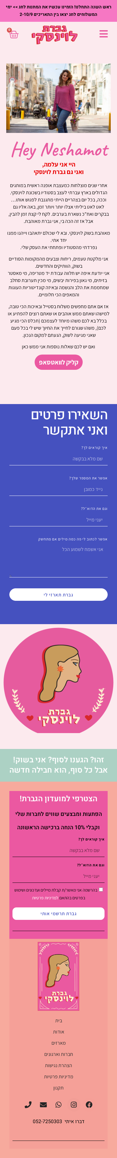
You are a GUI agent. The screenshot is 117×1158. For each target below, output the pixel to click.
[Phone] (28, 1105)
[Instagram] (74, 1105)
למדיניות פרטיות (45, 898)
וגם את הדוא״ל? (94, 509)
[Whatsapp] (59, 1105)
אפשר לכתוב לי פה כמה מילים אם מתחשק (73, 539)
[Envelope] (43, 1105)
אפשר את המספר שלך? (88, 478)
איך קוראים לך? (94, 448)
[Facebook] (89, 1105)
